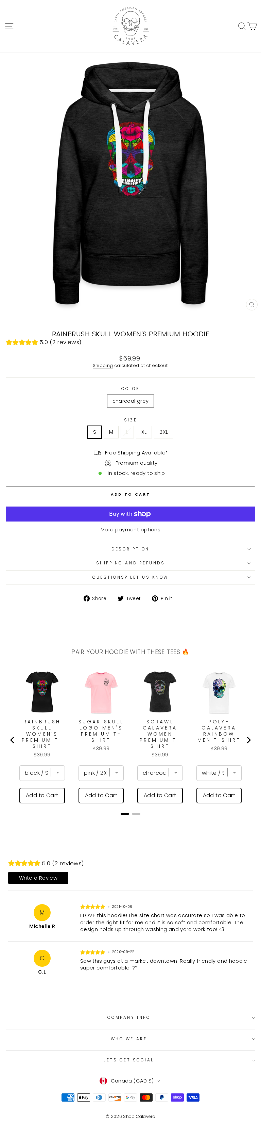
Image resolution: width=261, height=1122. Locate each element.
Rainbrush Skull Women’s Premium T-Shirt (42, 734)
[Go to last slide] (12, 740)
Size (130, 420)
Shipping (103, 365)
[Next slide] (248, 740)
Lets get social (129, 1060)
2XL (163, 432)
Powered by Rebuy (130, 822)
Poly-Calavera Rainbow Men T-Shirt (219, 731)
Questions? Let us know (130, 577)
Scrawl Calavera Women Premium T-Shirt (160, 734)
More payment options (130, 529)
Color (130, 388)
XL (144, 432)
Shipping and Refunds (130, 563)
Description (130, 549)
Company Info (128, 1017)
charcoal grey (130, 401)
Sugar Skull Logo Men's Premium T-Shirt (101, 731)
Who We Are (129, 1039)
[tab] (125, 814)
